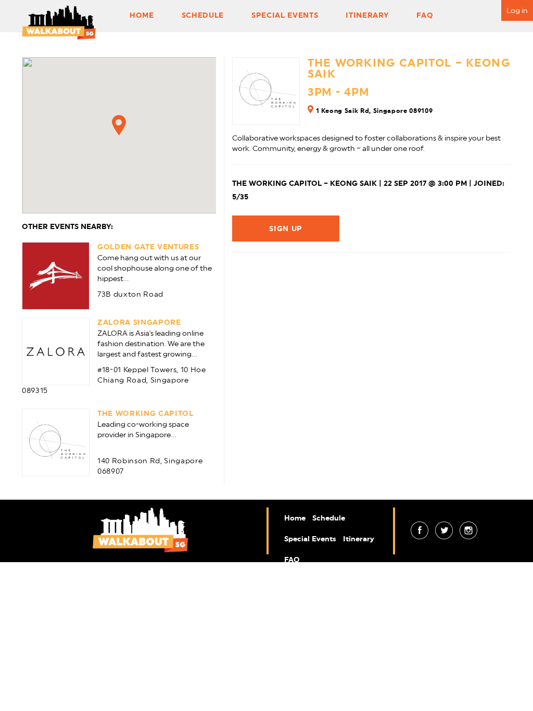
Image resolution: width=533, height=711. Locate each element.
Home (142, 15)
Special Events (284, 15)
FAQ (424, 15)
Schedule (203, 15)
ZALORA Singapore (139, 322)
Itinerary (367, 15)
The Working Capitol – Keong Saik (409, 68)
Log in (517, 10)
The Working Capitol (145, 413)
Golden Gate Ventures (148, 247)
